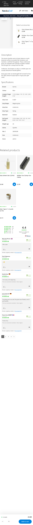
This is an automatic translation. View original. (12, 281)
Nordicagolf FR (18, 330)
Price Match (15, 3)
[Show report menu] (29, 249)
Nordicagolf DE (18, 252)
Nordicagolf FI (18, 270)
